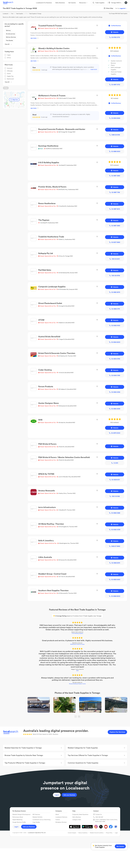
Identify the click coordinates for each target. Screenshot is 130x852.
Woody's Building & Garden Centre (77, 683)
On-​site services (10, 34)
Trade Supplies (19, 13)
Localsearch (5, 13)
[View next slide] (79, 716)
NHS (77, 670)
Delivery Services (11, 37)
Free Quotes (9, 40)
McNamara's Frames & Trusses (77, 644)
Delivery (8, 30)
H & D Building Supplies (77, 633)
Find (12, 13)
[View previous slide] (75, 716)
